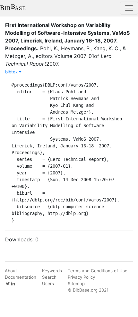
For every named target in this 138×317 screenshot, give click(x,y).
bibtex (12, 71)
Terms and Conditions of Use (97, 270)
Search (49, 277)
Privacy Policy (81, 277)
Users (48, 283)
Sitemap (76, 283)
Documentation (20, 277)
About (11, 270)
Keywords (52, 270)
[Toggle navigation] (129, 8)
